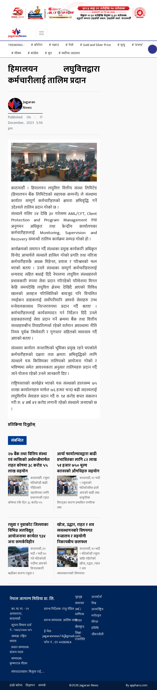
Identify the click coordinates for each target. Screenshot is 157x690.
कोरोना (36, 45)
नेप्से (69, 45)
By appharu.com (136, 685)
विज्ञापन (30, 685)
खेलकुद (79, 626)
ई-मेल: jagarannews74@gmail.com (61, 633)
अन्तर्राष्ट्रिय (97, 609)
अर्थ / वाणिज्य (79, 612)
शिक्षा (78, 633)
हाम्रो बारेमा (16, 685)
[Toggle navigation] (41, 33)
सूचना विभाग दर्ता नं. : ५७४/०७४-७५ (21, 627)
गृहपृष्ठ (78, 597)
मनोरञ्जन (96, 615)
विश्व (93, 603)
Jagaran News (29, 105)
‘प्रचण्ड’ (137, 45)
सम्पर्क (42, 685)
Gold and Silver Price (95, 45)
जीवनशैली (97, 634)
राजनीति (80, 639)
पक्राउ (54, 45)
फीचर (94, 622)
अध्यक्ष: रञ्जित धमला (18, 638)
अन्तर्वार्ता (96, 597)
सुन (48, 53)
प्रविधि (95, 628)
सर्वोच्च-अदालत (69, 53)
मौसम (16, 53)
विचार (78, 620)
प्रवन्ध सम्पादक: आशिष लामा (60, 620)
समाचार (79, 603)
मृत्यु (121, 45)
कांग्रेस (33, 53)
